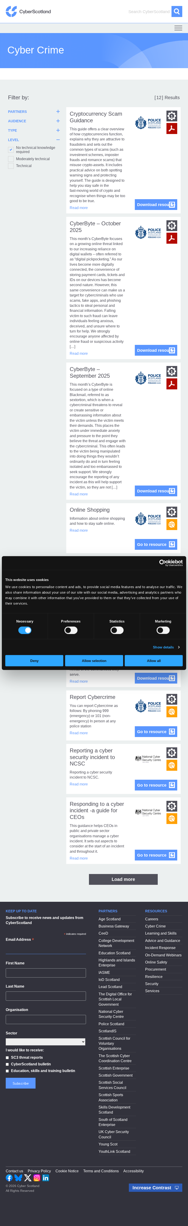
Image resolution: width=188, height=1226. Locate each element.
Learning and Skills (161, 933)
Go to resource (157, 544)
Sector (11, 1033)
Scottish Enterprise (114, 1068)
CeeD (103, 933)
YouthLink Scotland (114, 1151)
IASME (104, 973)
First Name (15, 963)
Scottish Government (116, 1075)
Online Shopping (90, 510)
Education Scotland (114, 953)
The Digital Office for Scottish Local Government (115, 999)
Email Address (20, 940)
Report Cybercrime (92, 697)
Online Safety (156, 962)
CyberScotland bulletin (31, 1064)
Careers (151, 919)
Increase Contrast (153, 1187)
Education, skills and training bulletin (43, 1071)
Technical (24, 166)
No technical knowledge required (35, 150)
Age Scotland (110, 919)
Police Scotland (111, 1024)
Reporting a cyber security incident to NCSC (92, 757)
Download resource (157, 204)
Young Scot (108, 1144)
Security (151, 984)
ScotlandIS (107, 1031)
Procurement (155, 969)
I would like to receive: (25, 1050)
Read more (79, 208)
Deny (34, 661)
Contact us (14, 1171)
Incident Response (160, 948)
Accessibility (133, 1171)
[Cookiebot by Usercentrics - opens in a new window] (163, 562)
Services (152, 991)
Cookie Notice (67, 1171)
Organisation (17, 1010)
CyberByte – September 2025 (90, 372)
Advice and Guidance (162, 941)
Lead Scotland (110, 987)
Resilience (154, 977)
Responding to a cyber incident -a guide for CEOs (97, 810)
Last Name (15, 986)
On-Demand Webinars (163, 955)
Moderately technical (33, 159)
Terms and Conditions (101, 1171)
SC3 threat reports (27, 1057)
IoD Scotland (109, 980)
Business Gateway (114, 926)
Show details (163, 647)
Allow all (154, 661)
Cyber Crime (155, 926)
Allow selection (94, 661)
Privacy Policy (39, 1171)
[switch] (70, 630)
